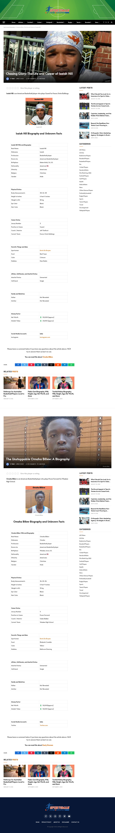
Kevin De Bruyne (45, 250)
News (96, 22)
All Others (82, 150)
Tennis (78, 22)
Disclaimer (65, 822)
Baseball (88, 22)
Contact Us (75, 822)
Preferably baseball (85, 193)
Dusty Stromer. (47, 745)
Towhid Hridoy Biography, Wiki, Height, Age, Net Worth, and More (63, 393)
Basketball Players (84, 161)
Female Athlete (83, 170)
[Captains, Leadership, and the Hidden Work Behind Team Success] (84, 115)
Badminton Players (85, 155)
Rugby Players (83, 196)
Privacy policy (46, 822)
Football (30, 22)
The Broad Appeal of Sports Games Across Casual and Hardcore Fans (100, 105)
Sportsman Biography (9, 27)
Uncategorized (83, 207)
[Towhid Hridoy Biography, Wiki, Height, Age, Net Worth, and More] (63, 383)
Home (13, 22)
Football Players (84, 176)
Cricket (39, 22)
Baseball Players (84, 158)
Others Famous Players (86, 190)
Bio (80, 164)
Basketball (60, 22)
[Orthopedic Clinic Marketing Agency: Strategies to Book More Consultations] (84, 135)
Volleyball (49, 22)
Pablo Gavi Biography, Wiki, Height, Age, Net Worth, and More (38, 393)
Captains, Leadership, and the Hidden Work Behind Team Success (101, 114)
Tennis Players (83, 202)
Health (81, 181)
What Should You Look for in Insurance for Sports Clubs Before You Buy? (101, 95)
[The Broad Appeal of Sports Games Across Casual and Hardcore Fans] (84, 106)
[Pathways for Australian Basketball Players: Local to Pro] (15, 383)
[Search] (111, 22)
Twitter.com (44, 725)
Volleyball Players (84, 210)
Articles (81, 153)
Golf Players (83, 179)
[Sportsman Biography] (57, 10)
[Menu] (4, 22)
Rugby (70, 22)
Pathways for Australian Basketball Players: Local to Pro (14, 393)
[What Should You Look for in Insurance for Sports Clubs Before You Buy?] (84, 96)
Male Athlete (83, 184)
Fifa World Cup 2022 (85, 173)
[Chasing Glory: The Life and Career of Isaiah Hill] (57, 57)
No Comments (32, 78)
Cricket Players (83, 167)
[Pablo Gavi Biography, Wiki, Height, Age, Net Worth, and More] (39, 383)
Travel (81, 205)
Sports (81, 199)
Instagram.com (45, 337)
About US (57, 822)
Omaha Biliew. (48, 357)
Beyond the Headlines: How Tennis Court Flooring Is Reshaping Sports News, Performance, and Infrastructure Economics (100, 124)
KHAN (13, 78)
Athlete (20, 22)
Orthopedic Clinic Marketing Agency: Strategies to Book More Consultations (101, 134)
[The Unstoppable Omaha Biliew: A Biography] (57, 442)
